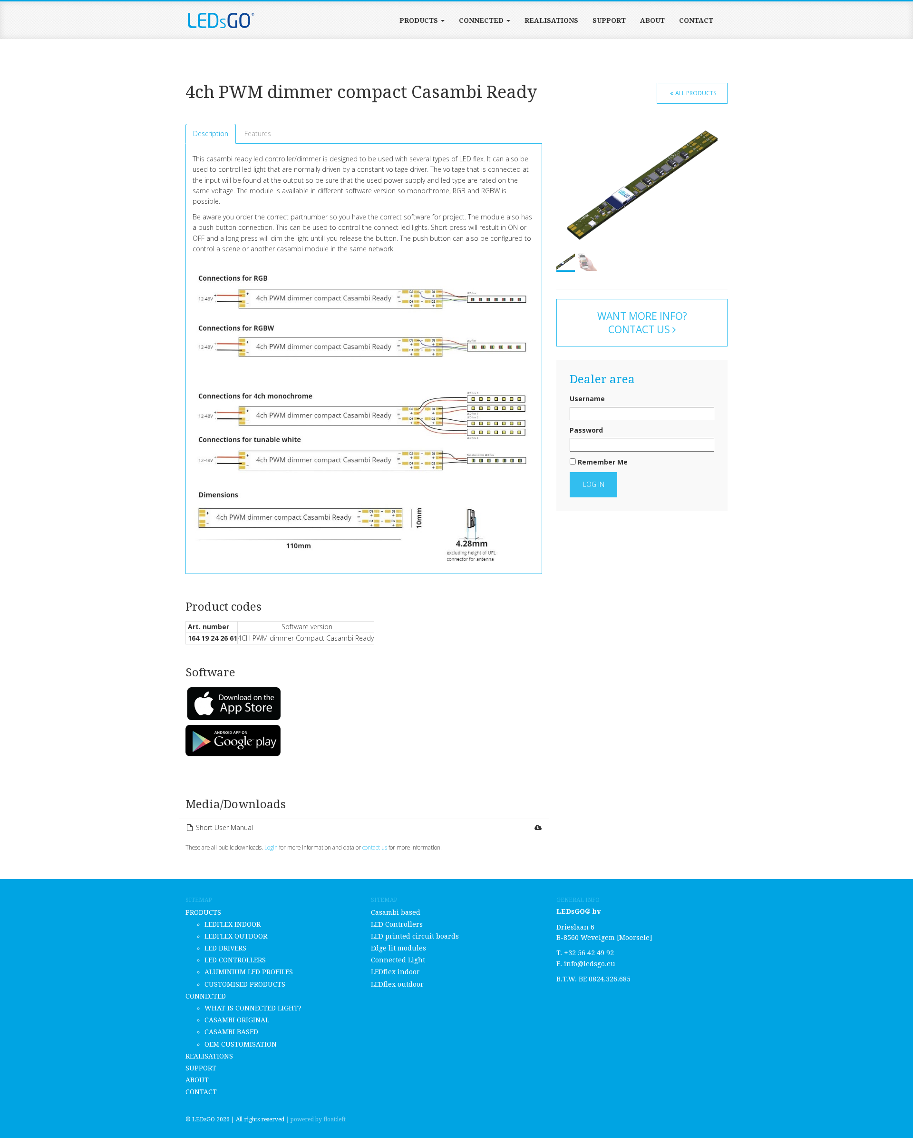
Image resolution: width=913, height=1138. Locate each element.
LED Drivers (225, 948)
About (652, 20)
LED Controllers (235, 960)
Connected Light (398, 960)
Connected (482, 20)
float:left (334, 1119)
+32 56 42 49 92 (589, 953)
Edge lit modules (398, 948)
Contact (696, 20)
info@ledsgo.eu (589, 964)
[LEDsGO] (221, 20)
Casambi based (231, 1032)
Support (609, 20)
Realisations (551, 20)
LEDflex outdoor (235, 936)
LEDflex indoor (232, 924)
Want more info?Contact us (642, 322)
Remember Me (602, 461)
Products (419, 20)
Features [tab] (257, 133)
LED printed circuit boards (415, 936)
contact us (374, 847)
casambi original (236, 1020)
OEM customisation (240, 1044)
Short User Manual (224, 827)
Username (587, 398)
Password (586, 430)
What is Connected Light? (252, 1008)
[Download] (538, 827)
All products (695, 93)
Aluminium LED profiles (248, 972)
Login (271, 847)
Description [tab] (210, 133)
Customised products (244, 984)
